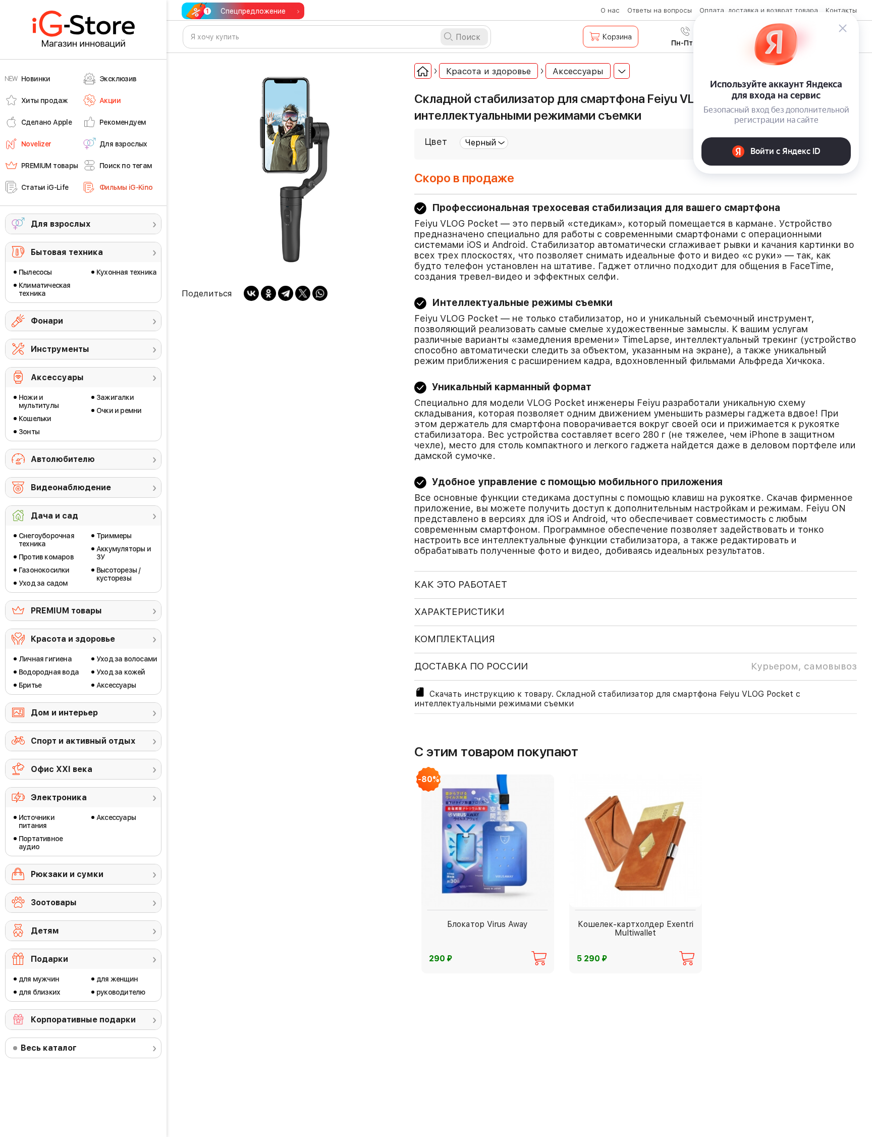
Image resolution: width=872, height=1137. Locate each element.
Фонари (47, 321)
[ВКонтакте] (251, 293)
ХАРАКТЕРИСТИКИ (459, 611)
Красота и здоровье (73, 639)
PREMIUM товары (66, 610)
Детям (45, 931)
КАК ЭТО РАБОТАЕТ (460, 584)
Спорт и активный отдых (83, 741)
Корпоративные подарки (83, 1019)
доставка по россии (635, 666)
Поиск (468, 37)
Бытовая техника (67, 252)
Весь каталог (49, 1048)
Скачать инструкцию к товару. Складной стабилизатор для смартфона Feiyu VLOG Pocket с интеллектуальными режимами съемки (607, 698)
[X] (302, 293)
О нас (610, 10)
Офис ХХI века (61, 769)
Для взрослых (60, 224)
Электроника (59, 797)
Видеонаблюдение (71, 487)
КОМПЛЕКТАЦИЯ (454, 639)
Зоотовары (54, 902)
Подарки (49, 959)
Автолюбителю (63, 459)
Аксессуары (57, 377)
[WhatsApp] (320, 293)
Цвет (435, 141)
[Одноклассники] (268, 293)
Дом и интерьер (64, 712)
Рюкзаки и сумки (67, 874)
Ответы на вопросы (659, 10)
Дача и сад (54, 516)
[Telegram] (285, 293)
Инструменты (60, 349)
